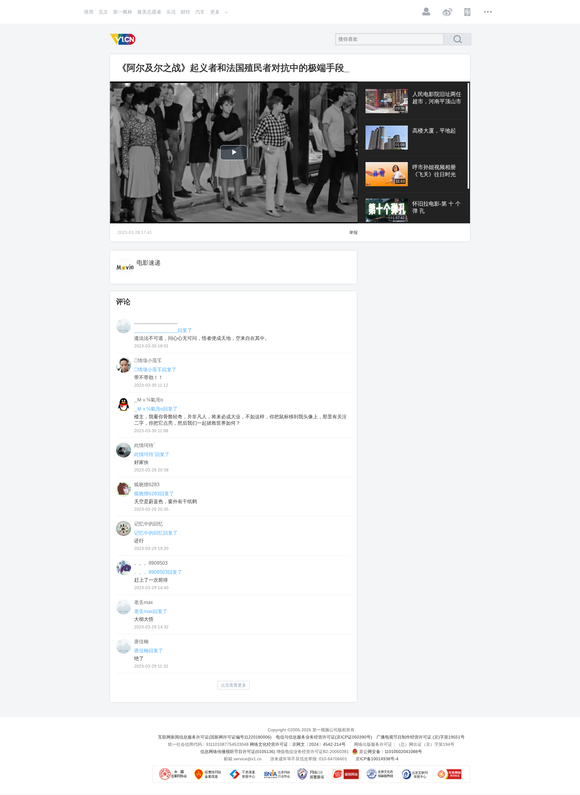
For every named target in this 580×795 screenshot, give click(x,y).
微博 (447, 11)
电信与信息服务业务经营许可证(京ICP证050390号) (324, 737)
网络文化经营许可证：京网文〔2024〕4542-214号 (298, 744)
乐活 (171, 11)
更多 (488, 11)
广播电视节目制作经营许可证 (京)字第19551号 (420, 737)
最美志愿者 (149, 11)
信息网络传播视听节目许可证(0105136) (237, 751)
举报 (353, 232)
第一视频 (123, 39)
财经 (185, 11)
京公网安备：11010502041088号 (390, 751)
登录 (426, 11)
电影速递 (149, 262)
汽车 (200, 11)
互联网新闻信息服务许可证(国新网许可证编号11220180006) (215, 737)
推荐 (89, 11)
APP (467, 11)
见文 (103, 11)
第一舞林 (122, 11)
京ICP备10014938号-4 (377, 758)
